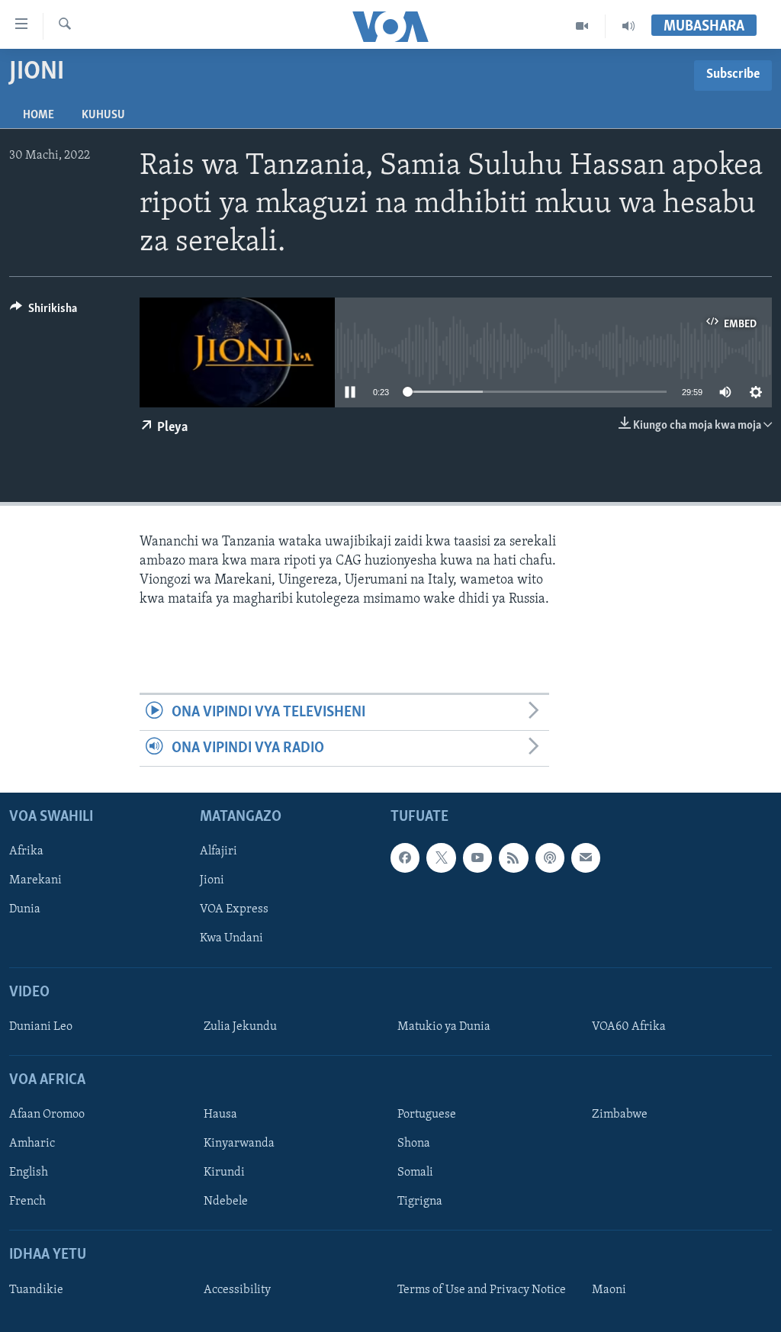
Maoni (609, 1290)
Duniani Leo (40, 1027)
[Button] (43, 312)
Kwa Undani (231, 939)
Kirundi (224, 1173)
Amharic (32, 1144)
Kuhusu (103, 115)
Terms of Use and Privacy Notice (481, 1290)
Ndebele (226, 1202)
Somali (415, 1173)
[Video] (582, 25)
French (27, 1202)
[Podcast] (549, 858)
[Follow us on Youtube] (477, 858)
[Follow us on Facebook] (404, 858)
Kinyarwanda (239, 1144)
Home (38, 115)
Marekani (35, 881)
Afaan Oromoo (47, 1114)
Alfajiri (218, 852)
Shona (413, 1144)
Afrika (26, 852)
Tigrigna (419, 1202)
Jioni (212, 881)
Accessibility (237, 1290)
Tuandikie (36, 1290)
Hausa (220, 1114)
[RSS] (513, 858)
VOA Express (234, 910)
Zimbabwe (620, 1114)
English (28, 1173)
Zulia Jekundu (240, 1027)
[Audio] (628, 25)
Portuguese (426, 1114)
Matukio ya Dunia (443, 1027)
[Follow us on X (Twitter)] (440, 858)
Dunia (24, 910)
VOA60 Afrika (629, 1027)
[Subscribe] (585, 858)
